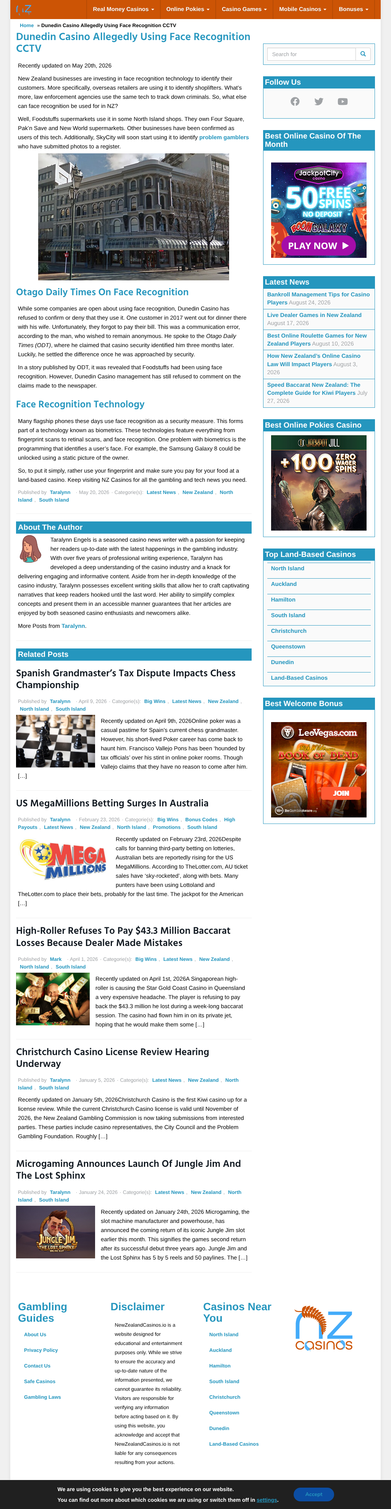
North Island (34, 709)
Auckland (284, 584)
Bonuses (352, 9)
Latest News (161, 492)
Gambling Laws (42, 1397)
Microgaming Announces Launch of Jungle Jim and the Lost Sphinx (128, 1170)
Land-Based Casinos (299, 678)
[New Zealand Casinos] (23, 9)
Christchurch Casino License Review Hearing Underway (112, 1059)
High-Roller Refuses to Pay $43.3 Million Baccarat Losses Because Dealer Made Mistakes (123, 937)
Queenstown (288, 646)
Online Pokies (186, 9)
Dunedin (282, 662)
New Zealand (198, 492)
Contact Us (37, 1366)
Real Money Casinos (121, 9)
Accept (313, 1494)
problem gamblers (224, 137)
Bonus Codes (201, 819)
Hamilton (283, 600)
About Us (35, 1334)
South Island (54, 500)
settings (267, 1500)
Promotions (167, 827)
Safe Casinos (39, 1381)
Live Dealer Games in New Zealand (314, 315)
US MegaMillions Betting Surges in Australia (112, 804)
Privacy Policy (41, 1350)
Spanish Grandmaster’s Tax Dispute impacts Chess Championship (126, 680)
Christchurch (289, 631)
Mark (56, 959)
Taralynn (60, 492)
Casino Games (242, 9)
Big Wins (155, 701)
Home (27, 25)
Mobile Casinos (301, 9)
